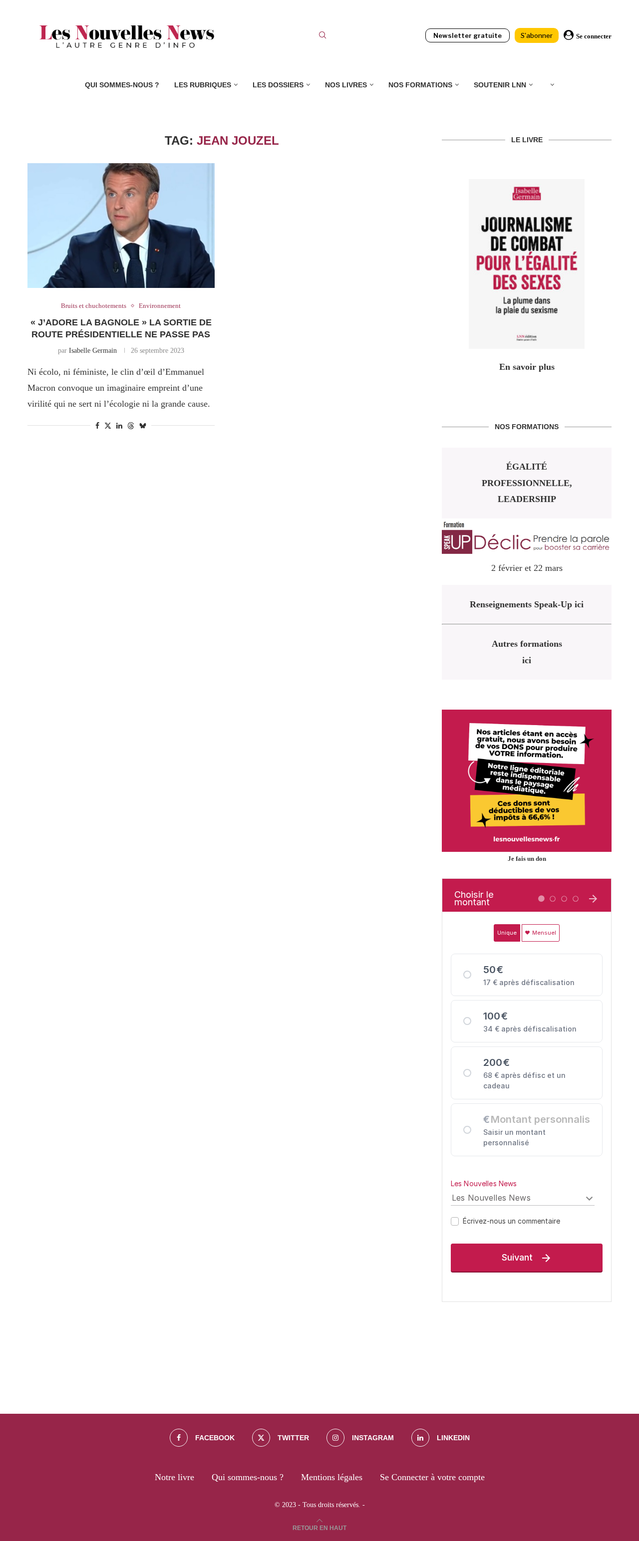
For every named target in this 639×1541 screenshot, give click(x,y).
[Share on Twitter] (107, 425)
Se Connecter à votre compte (432, 1477)
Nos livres (346, 85)
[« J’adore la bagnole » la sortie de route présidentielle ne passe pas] (121, 225)
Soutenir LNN (500, 85)
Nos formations (420, 85)
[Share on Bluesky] (142, 425)
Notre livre (174, 1477)
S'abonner (537, 35)
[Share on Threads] (130, 425)
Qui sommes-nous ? (122, 85)
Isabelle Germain (93, 350)
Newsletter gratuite (467, 35)
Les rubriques (202, 85)
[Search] (322, 36)
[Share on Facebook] (97, 426)
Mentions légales (331, 1477)
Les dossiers (278, 85)
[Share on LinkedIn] (119, 426)
